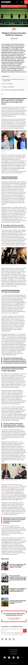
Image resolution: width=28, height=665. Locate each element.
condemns (16, 278)
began (10, 406)
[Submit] (25, 630)
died (4, 237)
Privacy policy (13, 653)
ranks (5, 110)
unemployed (12, 549)
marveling (7, 171)
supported (12, 184)
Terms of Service (16, 633)
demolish (9, 313)
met (22, 384)
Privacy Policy (23, 633)
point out (18, 441)
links (12, 217)
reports (16, 334)
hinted (13, 320)
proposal (22, 458)
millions (23, 187)
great (13, 199)
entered (15, 122)
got (6, 414)
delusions (7, 495)
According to (10, 211)
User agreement (13, 651)
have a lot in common (12, 486)
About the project (14, 649)
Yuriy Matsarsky (14, 38)
